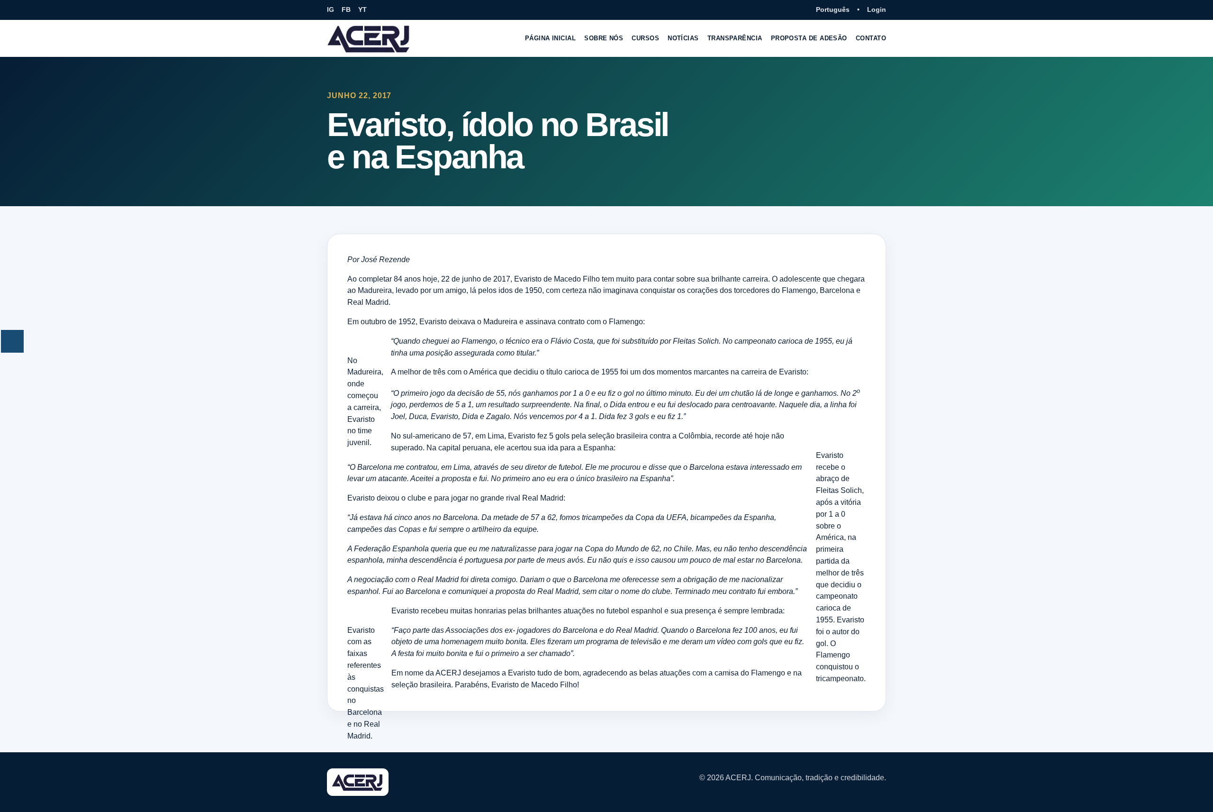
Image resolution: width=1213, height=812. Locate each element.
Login (876, 9)
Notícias (683, 38)
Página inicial (550, 38)
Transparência (734, 38)
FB (346, 9)
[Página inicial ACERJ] (369, 38)
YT (362, 9)
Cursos (645, 38)
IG (330, 9)
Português (833, 9)
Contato (871, 38)
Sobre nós (603, 38)
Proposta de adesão (809, 38)
